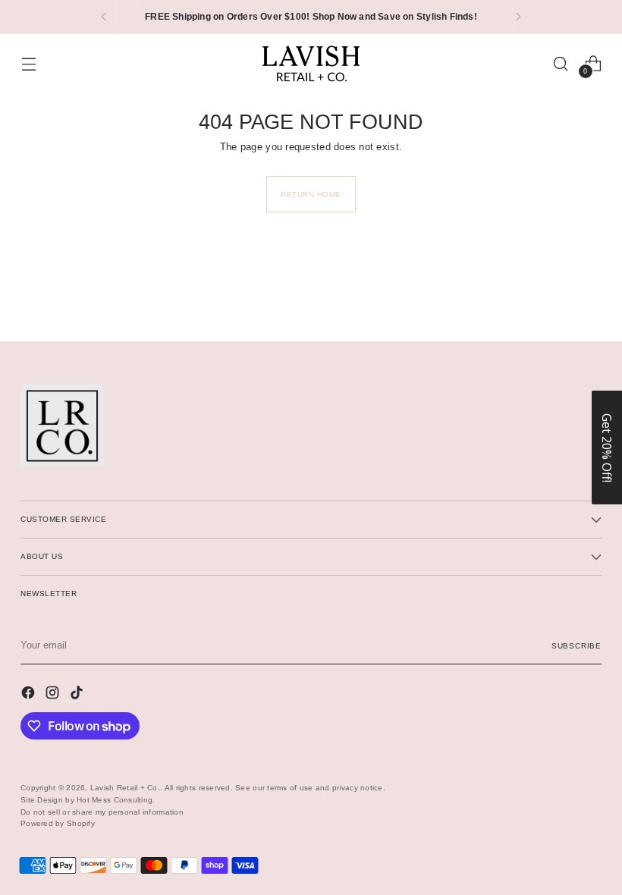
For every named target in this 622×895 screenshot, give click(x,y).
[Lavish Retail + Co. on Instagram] (54, 695)
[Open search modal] (560, 63)
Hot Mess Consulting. (116, 800)
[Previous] (104, 17)
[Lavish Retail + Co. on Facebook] (29, 695)
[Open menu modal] (28, 63)
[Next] (518, 17)
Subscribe (576, 646)
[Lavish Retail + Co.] (311, 63)
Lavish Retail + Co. (125, 788)
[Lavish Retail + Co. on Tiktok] (78, 695)
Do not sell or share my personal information (102, 812)
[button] (607, 447)
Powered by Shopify (57, 823)
